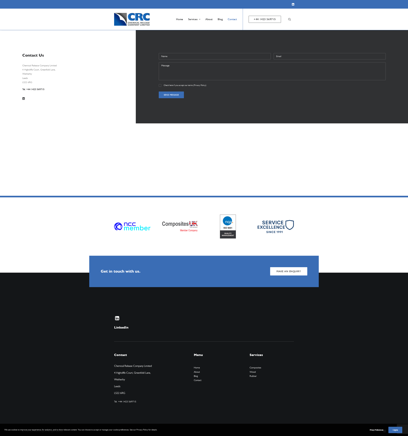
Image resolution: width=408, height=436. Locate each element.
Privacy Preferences (376, 430)
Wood (253, 371)
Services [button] (192, 19)
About (209, 19)
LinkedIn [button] (121, 327)
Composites (255, 367)
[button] (293, 4)
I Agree (395, 430)
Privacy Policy (200, 85)
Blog (220, 19)
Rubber (253, 376)
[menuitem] (293, 4)
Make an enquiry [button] (289, 271)
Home (179, 19)
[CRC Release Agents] (132, 19)
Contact (232, 19)
